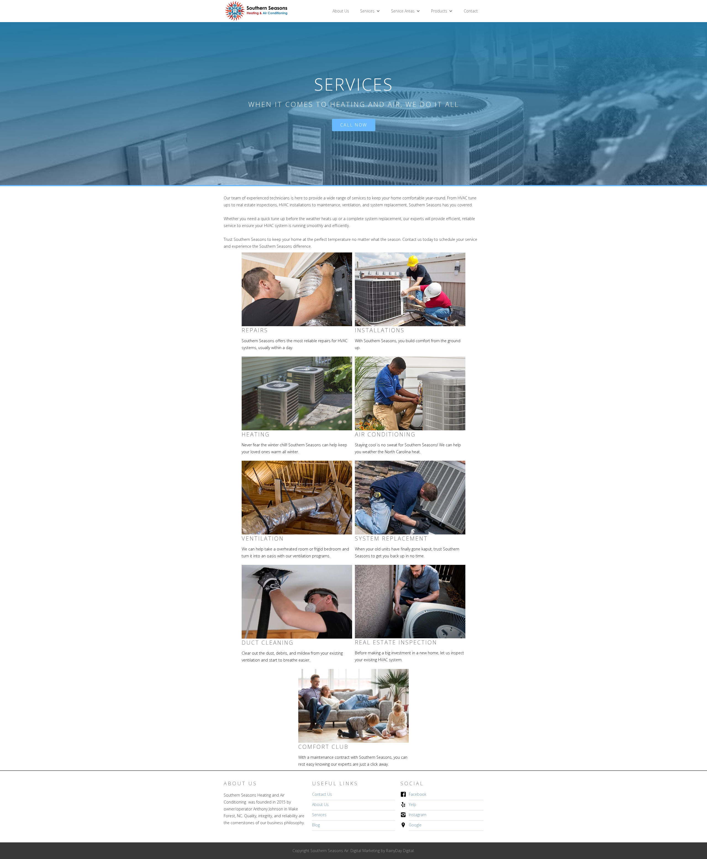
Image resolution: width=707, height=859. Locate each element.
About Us (341, 11)
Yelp (412, 804)
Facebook (417, 794)
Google (415, 825)
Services (319, 814)
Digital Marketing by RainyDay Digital (382, 850)
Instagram (417, 814)
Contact (471, 11)
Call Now (353, 125)
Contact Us (322, 794)
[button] (370, 11)
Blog (316, 825)
